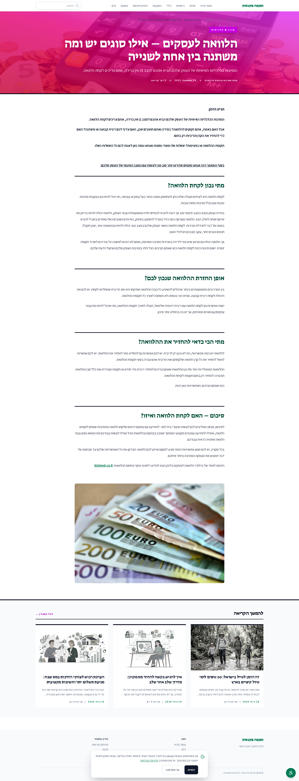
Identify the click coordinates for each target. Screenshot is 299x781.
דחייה (191, 770)
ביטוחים (180, 6)
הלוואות (209, 20)
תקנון (105, 749)
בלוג (113, 6)
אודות (192, 6)
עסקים (124, 6)
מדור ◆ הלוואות (223, 29)
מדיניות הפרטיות (149, 760)
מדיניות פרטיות (100, 744)
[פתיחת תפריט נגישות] (291, 773)
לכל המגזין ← (44, 613)
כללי (169, 6)
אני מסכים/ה (172, 770)
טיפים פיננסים (140, 6)
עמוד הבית (206, 6)
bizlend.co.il (103, 465)
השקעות (157, 6)
